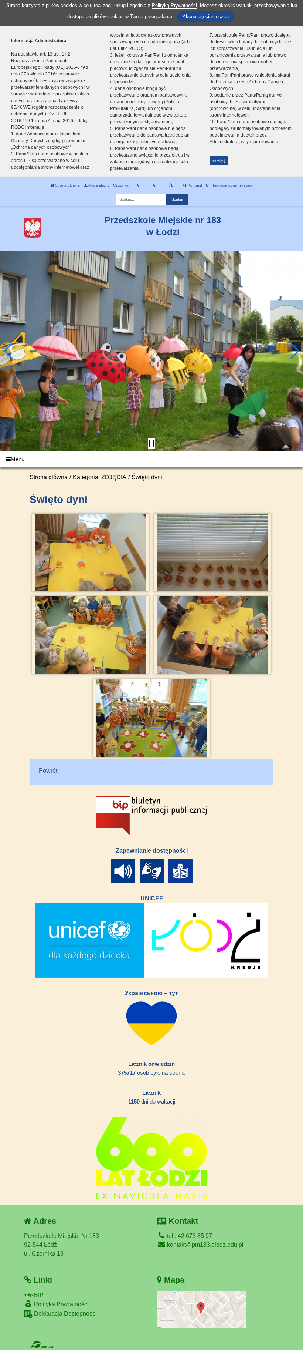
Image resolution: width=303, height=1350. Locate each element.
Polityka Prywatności (61, 1304)
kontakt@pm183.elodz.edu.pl (205, 1245)
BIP (38, 1295)
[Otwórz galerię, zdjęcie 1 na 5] (90, 552)
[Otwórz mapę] (201, 1309)
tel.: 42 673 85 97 (189, 1236)
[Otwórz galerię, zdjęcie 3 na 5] (90, 635)
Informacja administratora (230, 185)
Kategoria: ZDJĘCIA (99, 477)
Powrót (48, 771)
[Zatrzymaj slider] (151, 443)
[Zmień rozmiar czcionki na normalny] (138, 185)
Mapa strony (98, 185)
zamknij (218, 161)
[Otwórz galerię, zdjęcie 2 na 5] (212, 552)
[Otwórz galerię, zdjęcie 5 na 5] (151, 718)
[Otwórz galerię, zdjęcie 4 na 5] (212, 635)
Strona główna (67, 185)
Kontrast (194, 185)
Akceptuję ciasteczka (206, 16)
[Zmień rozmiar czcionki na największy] (171, 185)
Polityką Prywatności (174, 5)
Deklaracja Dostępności (65, 1313)
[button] (9, 351)
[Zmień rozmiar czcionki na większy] (154, 185)
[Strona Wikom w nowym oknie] (41, 1344)
